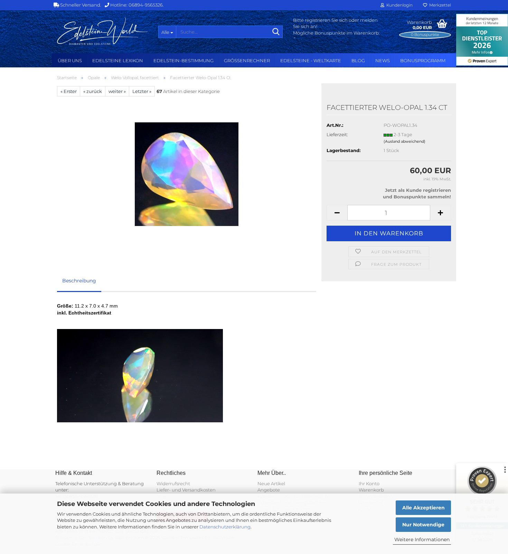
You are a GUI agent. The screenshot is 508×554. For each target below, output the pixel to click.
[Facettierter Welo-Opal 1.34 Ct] (186, 174)
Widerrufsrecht (173, 483)
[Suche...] (276, 32)
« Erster (68, 91)
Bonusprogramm (422, 60)
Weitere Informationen (422, 539)
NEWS (382, 60)
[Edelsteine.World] (102, 31)
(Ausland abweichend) (404, 141)
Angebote (268, 489)
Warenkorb (371, 489)
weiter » (117, 91)
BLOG (358, 60)
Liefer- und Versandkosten (186, 489)
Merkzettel (439, 5)
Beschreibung (79, 281)
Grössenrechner (247, 60)
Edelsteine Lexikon (117, 60)
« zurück (92, 91)
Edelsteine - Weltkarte (310, 60)
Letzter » (141, 91)
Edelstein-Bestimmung (183, 60)
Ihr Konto (369, 483)
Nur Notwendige (423, 525)
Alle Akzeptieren (423, 508)
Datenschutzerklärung (225, 526)
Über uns (70, 60)
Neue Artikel (271, 483)
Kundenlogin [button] (398, 5)
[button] (337, 212)
